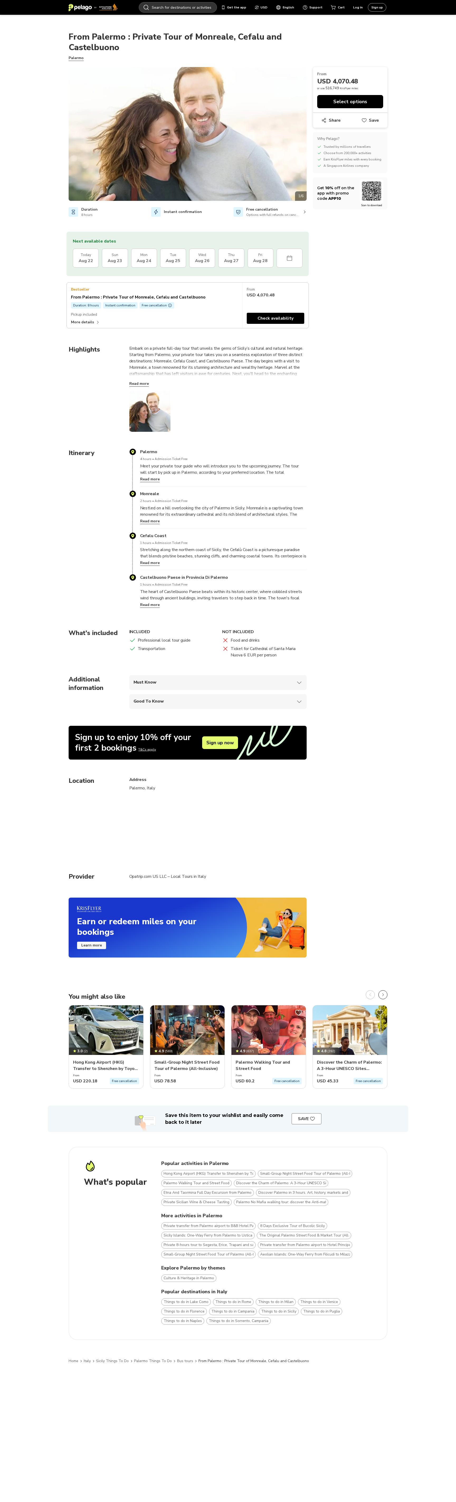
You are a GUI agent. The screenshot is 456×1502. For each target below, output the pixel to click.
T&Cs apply (147, 749)
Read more (139, 383)
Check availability (275, 318)
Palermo (76, 57)
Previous (64, 135)
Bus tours (185, 1360)
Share (335, 120)
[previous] (370, 994)
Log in (358, 7)
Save (374, 120)
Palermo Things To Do (153, 1360)
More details (82, 322)
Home (73, 1360)
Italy (87, 1360)
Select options (350, 101)
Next (310, 135)
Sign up (377, 7)
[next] (382, 994)
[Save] (136, 1012)
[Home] (93, 7)
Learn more (91, 945)
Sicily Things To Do (112, 1360)
